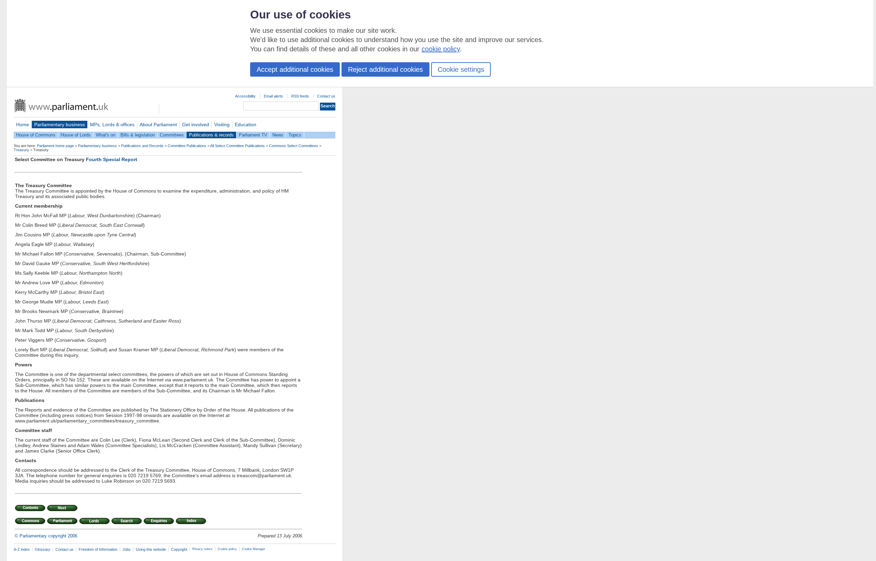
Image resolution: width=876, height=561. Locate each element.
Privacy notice (202, 549)
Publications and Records (142, 146)
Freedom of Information (98, 549)
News (277, 135)
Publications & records (211, 135)
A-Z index (22, 549)
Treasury (21, 150)
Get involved (195, 124)
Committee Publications (187, 146)
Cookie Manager (253, 549)
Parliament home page (55, 146)
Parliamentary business (59, 124)
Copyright (179, 549)
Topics (294, 135)
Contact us (326, 96)
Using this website (151, 549)
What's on (105, 135)
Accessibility (245, 96)
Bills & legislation (137, 135)
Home (22, 124)
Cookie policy (227, 549)
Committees (172, 135)
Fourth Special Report (111, 159)
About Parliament (158, 124)
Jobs (127, 549)
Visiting (222, 124)
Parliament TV (253, 135)
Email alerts (273, 96)
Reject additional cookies (385, 69)
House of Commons (35, 135)
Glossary (42, 549)
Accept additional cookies (295, 69)
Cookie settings (461, 69)
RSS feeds (300, 96)
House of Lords (76, 135)
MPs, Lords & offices (112, 124)
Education (245, 124)
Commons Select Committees (293, 146)
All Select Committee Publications (237, 146)
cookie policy (441, 49)
